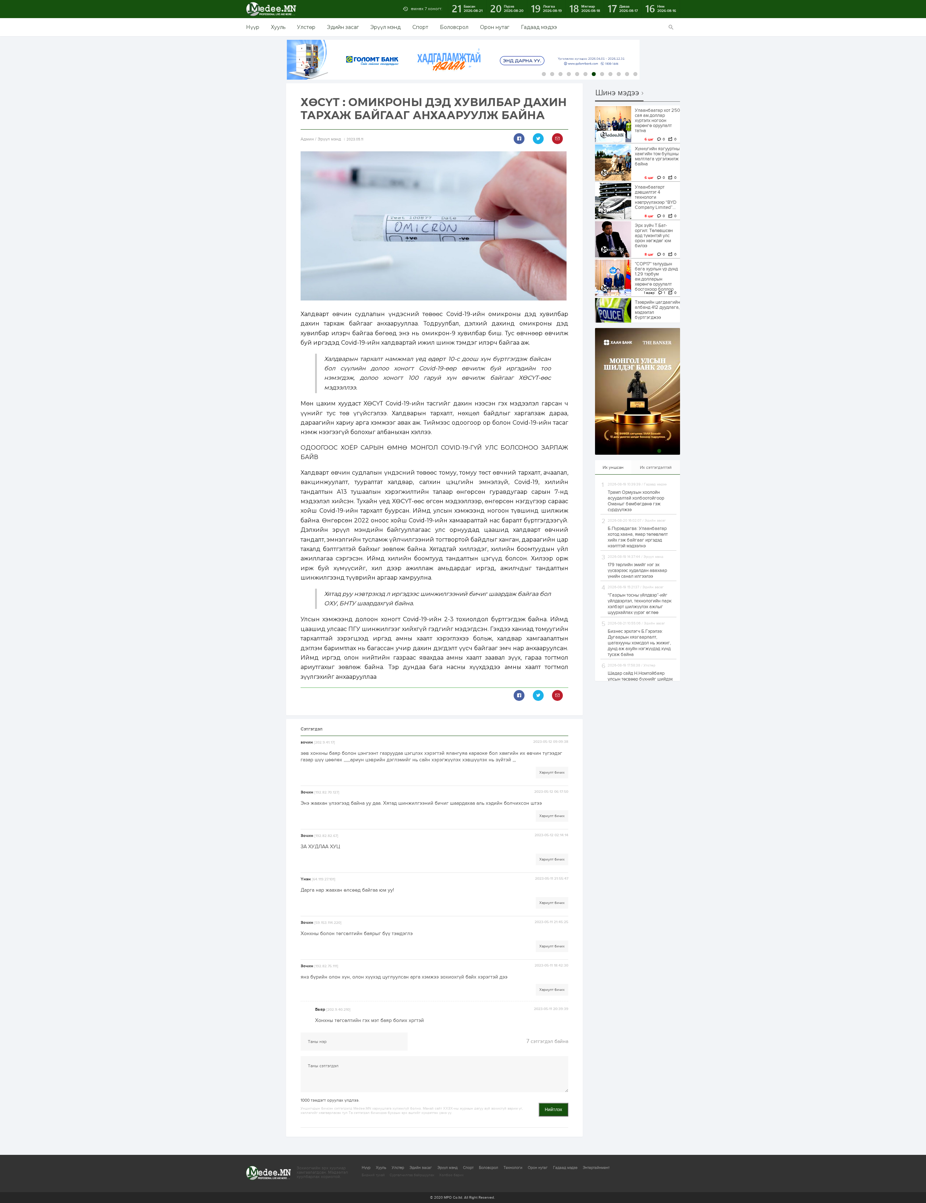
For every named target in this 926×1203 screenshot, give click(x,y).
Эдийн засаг (343, 27)
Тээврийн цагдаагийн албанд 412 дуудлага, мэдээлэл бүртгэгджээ (657, 310)
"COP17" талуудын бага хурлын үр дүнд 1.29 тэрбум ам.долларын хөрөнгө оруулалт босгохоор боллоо (656, 276)
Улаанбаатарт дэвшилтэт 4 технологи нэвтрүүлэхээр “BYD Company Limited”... (655, 197)
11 (627, 74)
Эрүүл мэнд (385, 27)
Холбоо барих (451, 1175)
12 (635, 74)
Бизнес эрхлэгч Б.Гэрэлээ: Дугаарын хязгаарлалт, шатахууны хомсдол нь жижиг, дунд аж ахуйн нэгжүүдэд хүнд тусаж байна (639, 642)
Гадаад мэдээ (539, 27)
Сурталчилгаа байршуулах (412, 1175)
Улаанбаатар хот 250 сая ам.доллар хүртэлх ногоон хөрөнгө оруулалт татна (657, 120)
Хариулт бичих (552, 772)
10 (619, 74)
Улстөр (306, 27)
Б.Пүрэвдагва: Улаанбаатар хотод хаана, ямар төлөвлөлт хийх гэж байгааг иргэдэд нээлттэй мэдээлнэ (638, 537)
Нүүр (252, 27)
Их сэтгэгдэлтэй (656, 467)
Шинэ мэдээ (617, 93)
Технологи (513, 1168)
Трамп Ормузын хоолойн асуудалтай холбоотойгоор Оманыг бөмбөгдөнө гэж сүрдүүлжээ (636, 501)
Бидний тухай (373, 1175)
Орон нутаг (494, 27)
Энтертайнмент (596, 1168)
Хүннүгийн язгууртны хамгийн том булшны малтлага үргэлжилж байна (657, 156)
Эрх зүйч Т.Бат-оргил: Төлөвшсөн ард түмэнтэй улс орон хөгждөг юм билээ (654, 235)
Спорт (420, 27)
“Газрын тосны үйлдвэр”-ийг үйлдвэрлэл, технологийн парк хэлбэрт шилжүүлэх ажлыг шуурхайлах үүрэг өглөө (640, 603)
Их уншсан (613, 467)
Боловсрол (454, 27)
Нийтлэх (553, 1109)
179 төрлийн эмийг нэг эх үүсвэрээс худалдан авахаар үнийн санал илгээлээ (637, 570)
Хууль (278, 27)
